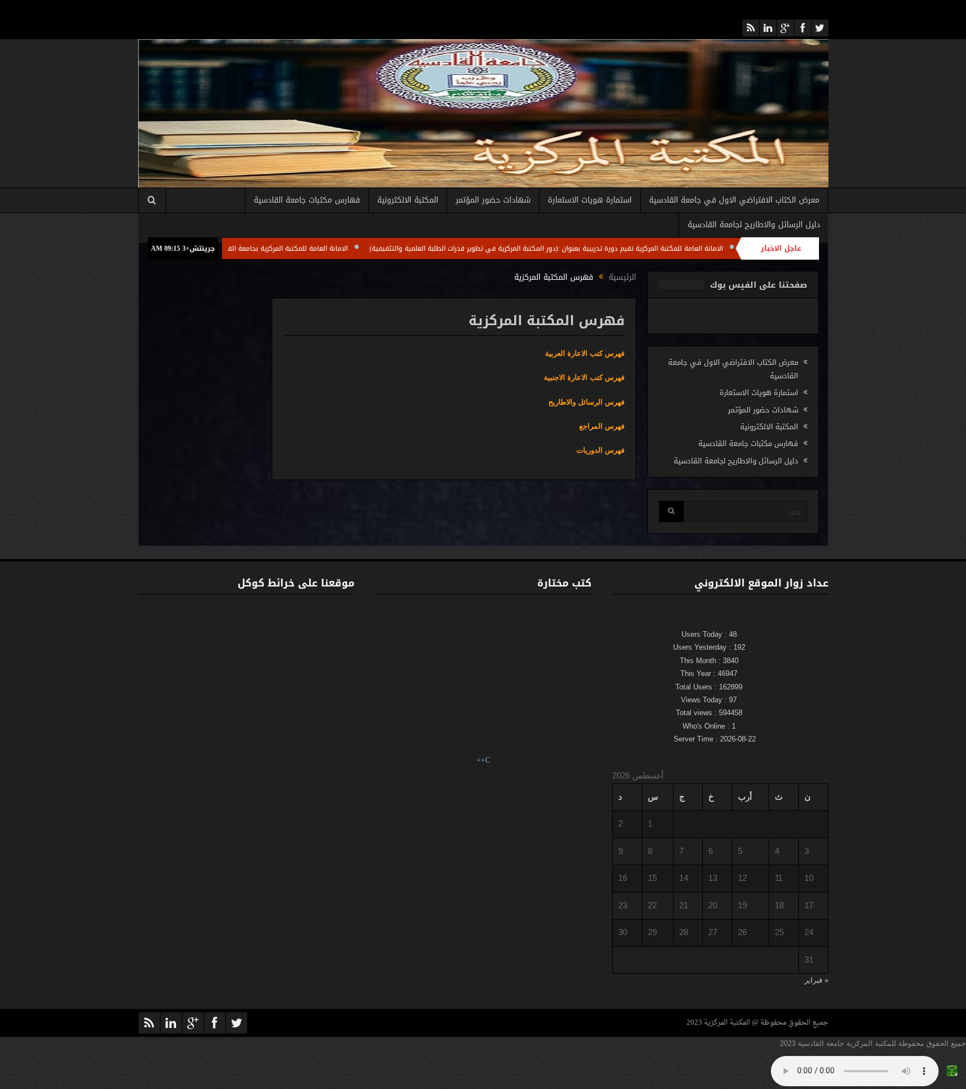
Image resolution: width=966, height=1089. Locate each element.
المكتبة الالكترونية (407, 200)
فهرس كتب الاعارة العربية (584, 353)
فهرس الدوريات (600, 450)
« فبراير (816, 980)
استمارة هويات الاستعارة (590, 200)
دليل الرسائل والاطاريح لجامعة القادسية (754, 224)
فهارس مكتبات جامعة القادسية (307, 200)
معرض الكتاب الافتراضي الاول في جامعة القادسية (734, 200)
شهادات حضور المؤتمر (493, 200)
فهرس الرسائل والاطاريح (586, 402)
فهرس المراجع (601, 426)
